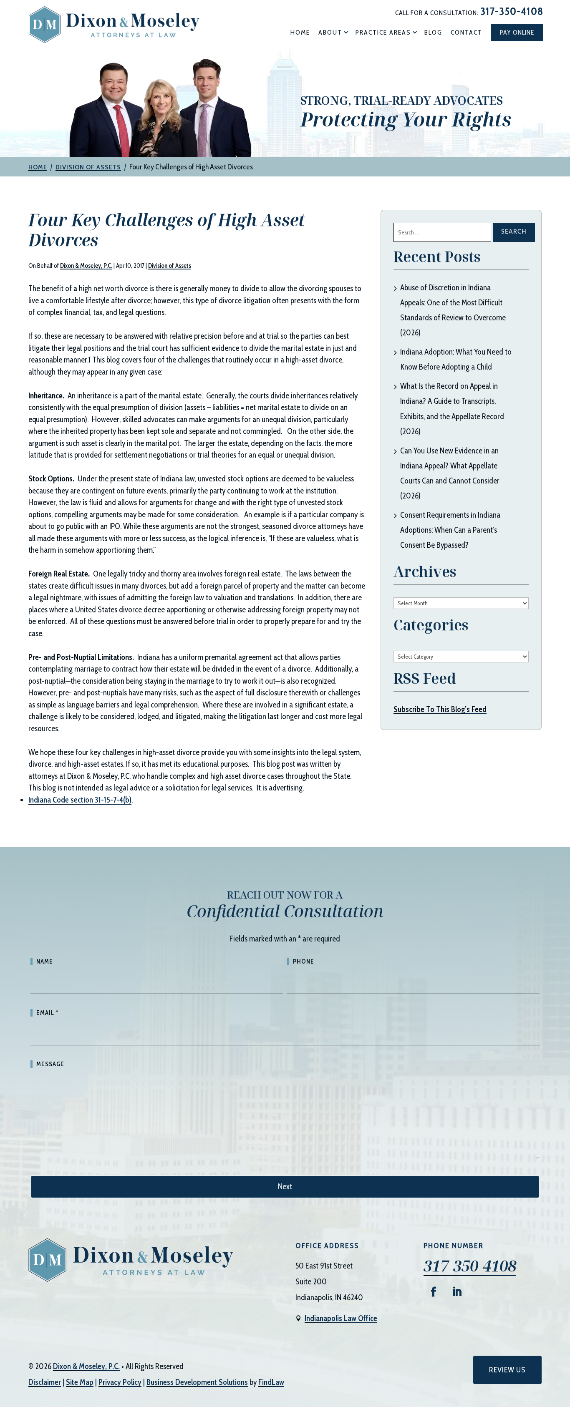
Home (300, 32)
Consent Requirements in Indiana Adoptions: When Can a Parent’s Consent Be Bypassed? (450, 530)
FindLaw (271, 1382)
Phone (303, 961)
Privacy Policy (119, 1382)
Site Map (79, 1382)
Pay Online (517, 32)
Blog (433, 32)
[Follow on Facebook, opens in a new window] (434, 1292)
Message (50, 1064)
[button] (561, 1346)
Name (44, 961)
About (330, 32)
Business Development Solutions (197, 1382)
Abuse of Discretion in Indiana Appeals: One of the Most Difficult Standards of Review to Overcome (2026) (453, 310)
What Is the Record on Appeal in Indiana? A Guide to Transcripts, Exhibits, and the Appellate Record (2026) (452, 408)
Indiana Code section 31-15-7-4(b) (79, 800)
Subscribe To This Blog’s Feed (440, 709)
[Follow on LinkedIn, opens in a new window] (457, 1292)
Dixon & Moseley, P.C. (86, 265)
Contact (466, 32)
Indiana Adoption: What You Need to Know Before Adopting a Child (456, 359)
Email (47, 1013)
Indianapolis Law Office (341, 1318)
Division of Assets (169, 265)
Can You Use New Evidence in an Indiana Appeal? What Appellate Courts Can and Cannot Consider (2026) (449, 473)
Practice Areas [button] (383, 32)
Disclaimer (44, 1382)
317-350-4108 (511, 11)
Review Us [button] (507, 1369)
